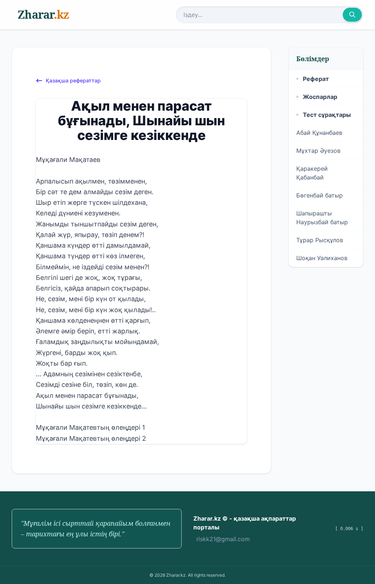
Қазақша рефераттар (73, 80)
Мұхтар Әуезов (318, 150)
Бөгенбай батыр (319, 195)
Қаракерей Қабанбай (312, 173)
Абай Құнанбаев (319, 132)
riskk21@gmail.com (223, 539)
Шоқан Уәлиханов (322, 258)
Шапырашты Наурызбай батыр (322, 218)
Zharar (43, 14)
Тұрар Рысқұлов (319, 240)
